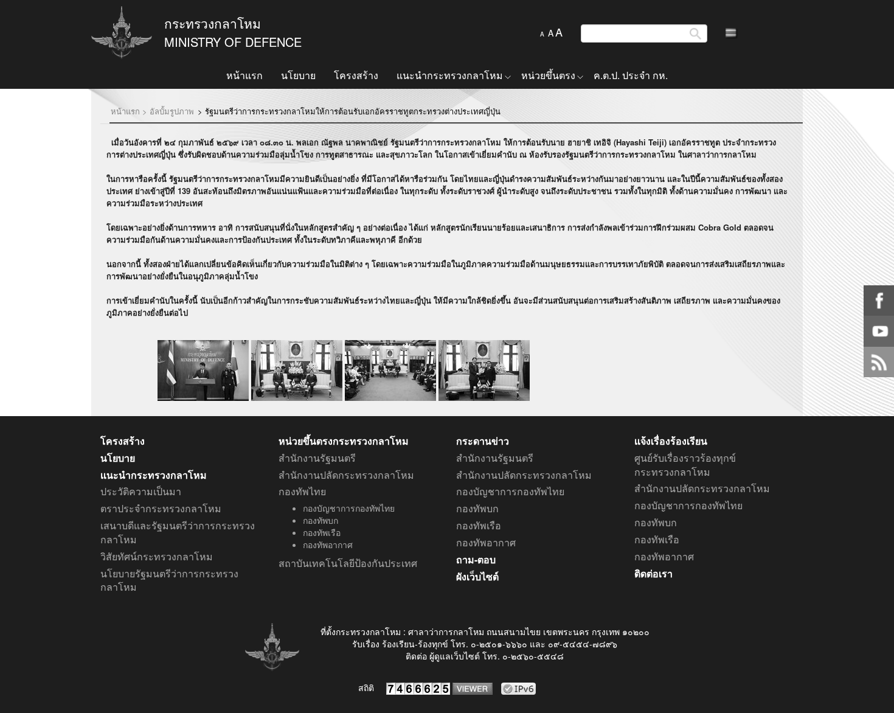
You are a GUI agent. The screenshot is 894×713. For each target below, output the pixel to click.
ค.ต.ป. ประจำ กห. (631, 75)
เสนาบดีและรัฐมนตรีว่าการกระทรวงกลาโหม (177, 532)
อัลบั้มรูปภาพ (172, 111)
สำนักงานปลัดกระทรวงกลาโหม (346, 475)
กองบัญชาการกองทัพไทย (349, 508)
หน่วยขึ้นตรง (548, 75)
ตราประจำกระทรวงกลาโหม (160, 508)
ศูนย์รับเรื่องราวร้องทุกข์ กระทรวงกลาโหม (685, 465)
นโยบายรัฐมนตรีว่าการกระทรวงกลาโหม (169, 580)
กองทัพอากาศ (328, 544)
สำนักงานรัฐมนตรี (317, 458)
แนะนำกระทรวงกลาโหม (450, 75)
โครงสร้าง (356, 75)
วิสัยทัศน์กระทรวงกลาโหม (156, 556)
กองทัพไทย (302, 491)
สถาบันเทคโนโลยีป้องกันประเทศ (348, 563)
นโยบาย (298, 75)
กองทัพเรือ (322, 532)
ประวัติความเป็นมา (140, 491)
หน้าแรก (244, 75)
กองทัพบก (320, 520)
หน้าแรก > (129, 111)
